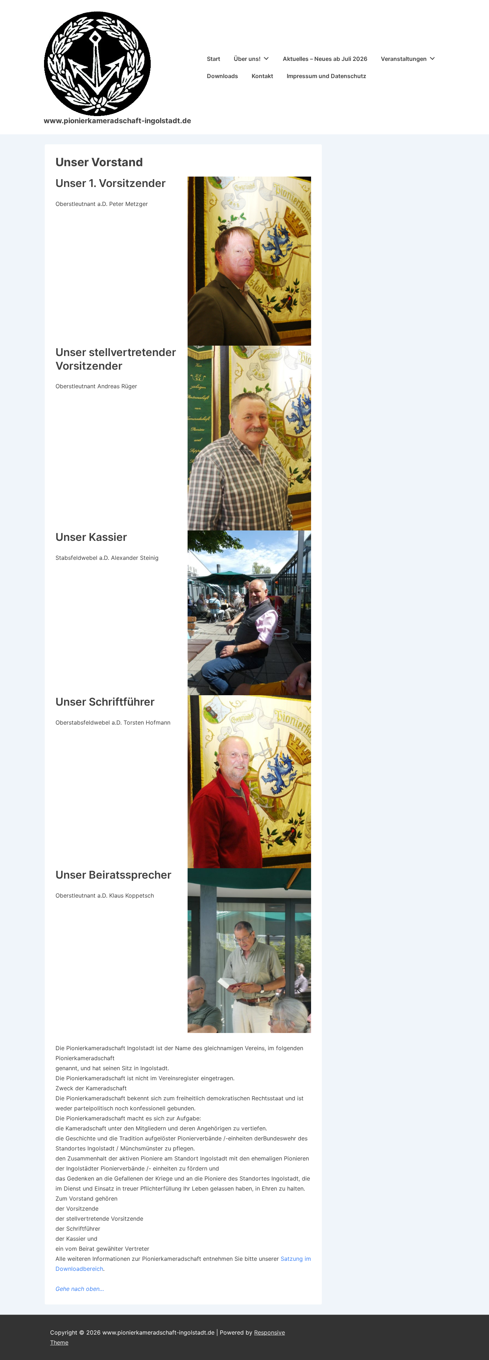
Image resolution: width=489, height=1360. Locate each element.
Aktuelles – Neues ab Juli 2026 (325, 58)
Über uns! (247, 58)
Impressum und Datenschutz (326, 76)
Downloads (222, 76)
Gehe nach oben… (79, 1288)
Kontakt (262, 76)
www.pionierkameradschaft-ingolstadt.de (117, 120)
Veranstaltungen (404, 58)
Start (213, 58)
